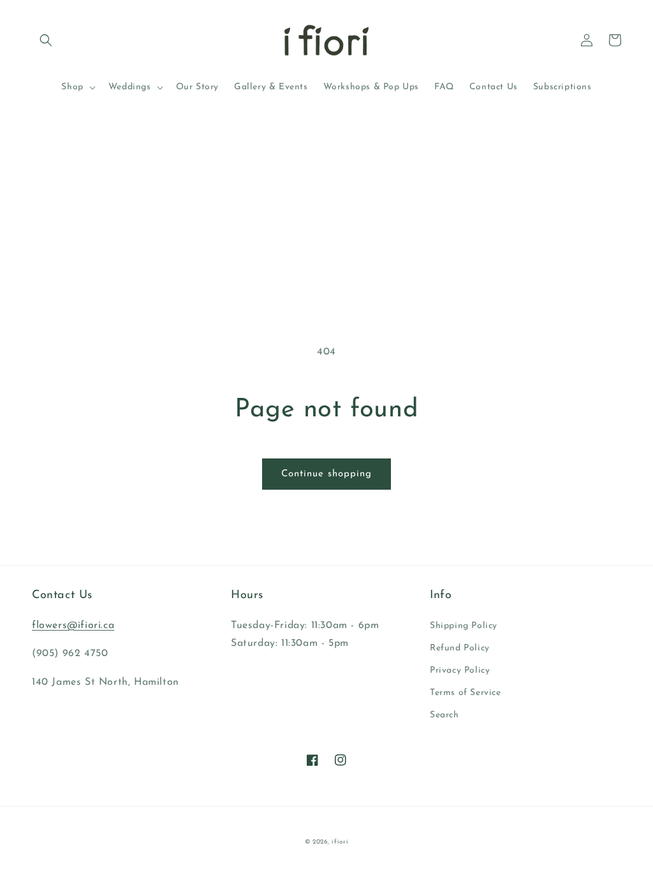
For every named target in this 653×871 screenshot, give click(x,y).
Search (444, 715)
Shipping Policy (463, 626)
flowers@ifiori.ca (73, 625)
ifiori (340, 841)
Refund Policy (460, 648)
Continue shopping (326, 474)
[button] (46, 40)
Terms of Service (465, 693)
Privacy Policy (460, 670)
